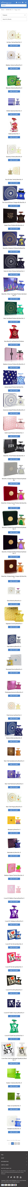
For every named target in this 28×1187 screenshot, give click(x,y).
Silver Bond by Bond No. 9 (14, 600)
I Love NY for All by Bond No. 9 (14, 989)
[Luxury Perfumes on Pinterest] (13, 1177)
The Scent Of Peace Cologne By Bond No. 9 (14, 202)
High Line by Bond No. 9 (14, 1105)
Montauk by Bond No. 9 (14, 829)
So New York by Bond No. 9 (14, 42)
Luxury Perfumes (13, 1180)
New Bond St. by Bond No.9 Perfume (14, 341)
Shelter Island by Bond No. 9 (14, 110)
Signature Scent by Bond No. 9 (14, 623)
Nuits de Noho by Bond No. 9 (14, 738)
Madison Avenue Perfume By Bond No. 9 (14, 364)
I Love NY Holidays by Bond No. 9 (14, 921)
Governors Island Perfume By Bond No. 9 (14, 410)
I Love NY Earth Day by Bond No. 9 (14, 1035)
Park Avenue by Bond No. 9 (14, 715)
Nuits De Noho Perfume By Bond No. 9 (14, 271)
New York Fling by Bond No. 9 (14, 806)
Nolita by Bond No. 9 (14, 133)
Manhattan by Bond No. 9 (14, 852)
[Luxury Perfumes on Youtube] (20, 1177)
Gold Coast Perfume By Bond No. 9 (14, 433)
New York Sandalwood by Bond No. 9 (14, 761)
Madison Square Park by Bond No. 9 (14, 875)
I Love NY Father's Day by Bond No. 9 (14, 1012)
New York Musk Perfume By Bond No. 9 (14, 318)
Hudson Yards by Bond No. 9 (14, 1083)
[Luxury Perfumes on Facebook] (8, 1177)
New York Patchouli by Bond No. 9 (14, 783)
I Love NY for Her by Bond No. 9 (14, 967)
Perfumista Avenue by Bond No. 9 (14, 692)
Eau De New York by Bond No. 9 (14, 179)
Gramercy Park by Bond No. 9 (14, 156)
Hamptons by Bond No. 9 (14, 1128)
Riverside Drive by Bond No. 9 (14, 669)
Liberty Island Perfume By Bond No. (14, 387)
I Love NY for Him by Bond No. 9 (14, 944)
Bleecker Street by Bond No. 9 (14, 88)
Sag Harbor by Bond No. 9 (14, 646)
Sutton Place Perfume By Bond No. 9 (14, 225)
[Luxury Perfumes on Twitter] (10, 1177)
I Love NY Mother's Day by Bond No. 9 (14, 898)
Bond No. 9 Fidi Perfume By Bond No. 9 (14, 455)
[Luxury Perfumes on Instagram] (17, 1177)
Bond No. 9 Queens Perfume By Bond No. (14, 248)
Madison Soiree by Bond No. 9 (14, 65)
